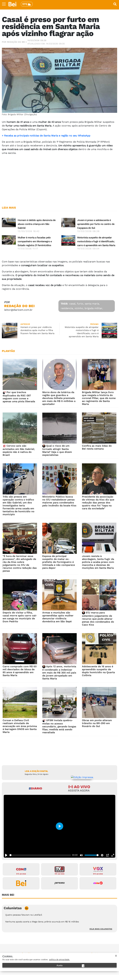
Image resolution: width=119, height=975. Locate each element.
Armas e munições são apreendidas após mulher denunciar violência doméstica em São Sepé (57, 617)
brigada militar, (94, 308)
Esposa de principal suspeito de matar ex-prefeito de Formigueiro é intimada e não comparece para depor (58, 562)
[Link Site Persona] (59, 883)
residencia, (67, 308)
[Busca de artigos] (115, 4)
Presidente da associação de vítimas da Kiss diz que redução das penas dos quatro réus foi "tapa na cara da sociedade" (98, 502)
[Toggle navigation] (4, 4)
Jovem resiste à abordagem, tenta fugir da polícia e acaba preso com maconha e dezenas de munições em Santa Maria (98, 562)
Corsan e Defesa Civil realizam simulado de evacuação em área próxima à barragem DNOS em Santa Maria (20, 726)
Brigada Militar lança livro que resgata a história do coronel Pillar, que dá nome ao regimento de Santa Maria (99, 398)
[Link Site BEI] (21, 883)
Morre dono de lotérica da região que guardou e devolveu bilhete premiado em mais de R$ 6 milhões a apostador (58, 398)
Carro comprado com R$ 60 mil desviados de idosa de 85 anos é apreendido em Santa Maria (20, 671)
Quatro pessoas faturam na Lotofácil (23, 915)
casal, (72, 303)
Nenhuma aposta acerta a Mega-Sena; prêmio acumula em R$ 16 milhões (42, 921)
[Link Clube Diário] (97, 883)
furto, (80, 303)
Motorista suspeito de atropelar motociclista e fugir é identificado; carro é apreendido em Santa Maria (96, 241)
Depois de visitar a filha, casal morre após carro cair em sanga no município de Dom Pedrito (20, 617)
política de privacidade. (59, 959)
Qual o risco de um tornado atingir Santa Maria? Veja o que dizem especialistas (57, 450)
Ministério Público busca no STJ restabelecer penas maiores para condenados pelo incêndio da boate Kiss (59, 501)
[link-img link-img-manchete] (9, 222)
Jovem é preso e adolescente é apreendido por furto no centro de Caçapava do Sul (95, 224)
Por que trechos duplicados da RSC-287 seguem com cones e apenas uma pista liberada (19, 397)
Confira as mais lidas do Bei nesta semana (97, 447)
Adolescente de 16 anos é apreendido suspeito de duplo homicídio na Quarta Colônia (98, 671)
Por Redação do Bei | (14, 42)
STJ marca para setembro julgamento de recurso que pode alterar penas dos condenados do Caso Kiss (98, 618)
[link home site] (12, 4)
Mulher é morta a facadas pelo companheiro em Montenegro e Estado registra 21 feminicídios (35, 241)
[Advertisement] (59, 179)
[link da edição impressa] (82, 777)
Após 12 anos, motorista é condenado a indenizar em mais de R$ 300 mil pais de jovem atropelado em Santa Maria (59, 672)
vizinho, (79, 308)
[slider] (40, 855)
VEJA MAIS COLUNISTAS (100, 929)
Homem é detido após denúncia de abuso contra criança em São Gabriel (36, 224)
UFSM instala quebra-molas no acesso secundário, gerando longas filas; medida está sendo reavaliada (59, 726)
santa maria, (92, 303)
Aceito (60, 965)
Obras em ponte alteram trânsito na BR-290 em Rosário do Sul (97, 723)
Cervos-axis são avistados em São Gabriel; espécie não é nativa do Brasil (19, 450)
